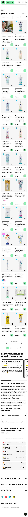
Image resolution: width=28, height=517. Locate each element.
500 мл (8, 41)
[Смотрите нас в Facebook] (10, 497)
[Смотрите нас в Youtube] (6, 497)
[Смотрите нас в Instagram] (13, 497)
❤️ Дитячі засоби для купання (7, 443)
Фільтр (17, 17)
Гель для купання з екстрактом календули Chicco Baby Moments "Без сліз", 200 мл (11, 362)
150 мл (4, 121)
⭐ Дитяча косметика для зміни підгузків (6, 458)
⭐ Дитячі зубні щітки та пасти (6, 447)
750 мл (12, 41)
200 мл (4, 41)
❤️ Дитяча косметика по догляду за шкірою (7, 453)
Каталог (9, 2)
